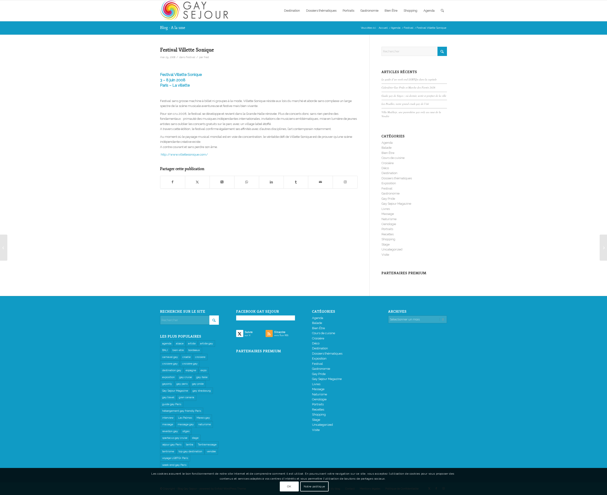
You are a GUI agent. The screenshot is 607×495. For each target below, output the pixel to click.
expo (204, 370)
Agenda (387, 142)
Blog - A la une (172, 27)
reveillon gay (170, 431)
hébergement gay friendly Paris (181, 410)
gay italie (201, 377)
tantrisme (168, 451)
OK (289, 486)
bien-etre (178, 350)
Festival (190, 57)
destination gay (171, 370)
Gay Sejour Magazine (396, 203)
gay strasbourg (202, 390)
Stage (386, 244)
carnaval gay (170, 357)
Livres (386, 209)
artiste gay (206, 343)
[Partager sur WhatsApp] (247, 182)
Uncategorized (392, 249)
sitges (185, 431)
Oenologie (389, 224)
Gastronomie (391, 193)
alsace (180, 343)
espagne (191, 370)
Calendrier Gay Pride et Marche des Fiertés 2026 (408, 87)
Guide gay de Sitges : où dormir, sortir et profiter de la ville (414, 95)
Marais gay (203, 417)
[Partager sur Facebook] (172, 182)
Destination (389, 173)
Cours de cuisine (393, 158)
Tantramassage (207, 444)
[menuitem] (292, 10)
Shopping (388, 239)
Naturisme (389, 219)
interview (168, 417)
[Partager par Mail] (320, 182)
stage (195, 437)
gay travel (168, 397)
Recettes (388, 234)
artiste (192, 343)
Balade (386, 147)
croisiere (200, 357)
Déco (385, 168)
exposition (168, 377)
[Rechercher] (442, 10)
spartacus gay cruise (174, 437)
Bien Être (388, 153)
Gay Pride (388, 198)
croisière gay (190, 363)
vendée (211, 451)
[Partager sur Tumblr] (296, 182)
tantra (189, 444)
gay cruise (185, 377)
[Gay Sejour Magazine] (195, 10)
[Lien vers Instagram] (345, 182)
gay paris (182, 383)
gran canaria (186, 397)
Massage (388, 214)
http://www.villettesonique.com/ (184, 154)
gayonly (167, 383)
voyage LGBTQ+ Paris (175, 458)
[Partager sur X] (197, 182)
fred (206, 57)
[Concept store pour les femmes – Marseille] (3, 248)
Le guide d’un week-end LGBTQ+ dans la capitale (409, 79)
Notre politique (314, 486)
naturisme (204, 424)
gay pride (198, 383)
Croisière (388, 163)
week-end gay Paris (174, 465)
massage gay (186, 424)
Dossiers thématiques (397, 178)
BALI (165, 350)
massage (167, 424)
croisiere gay (170, 363)
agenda (166, 343)
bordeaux (194, 350)
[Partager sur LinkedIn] (271, 182)
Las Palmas (185, 417)
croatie (186, 357)
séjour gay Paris (171, 444)
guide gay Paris (171, 404)
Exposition (389, 183)
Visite (385, 254)
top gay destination (190, 451)
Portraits (387, 229)
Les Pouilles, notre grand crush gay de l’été (405, 104)
